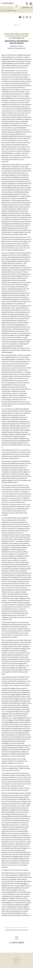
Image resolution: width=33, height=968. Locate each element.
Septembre (13, 10)
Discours (4, 10)
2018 (8, 10)
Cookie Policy (16, 961)
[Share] (30, 17)
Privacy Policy (16, 963)
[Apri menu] (30, 3)
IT (18, 25)
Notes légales (16, 959)
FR (15, 25)
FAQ (16, 956)
